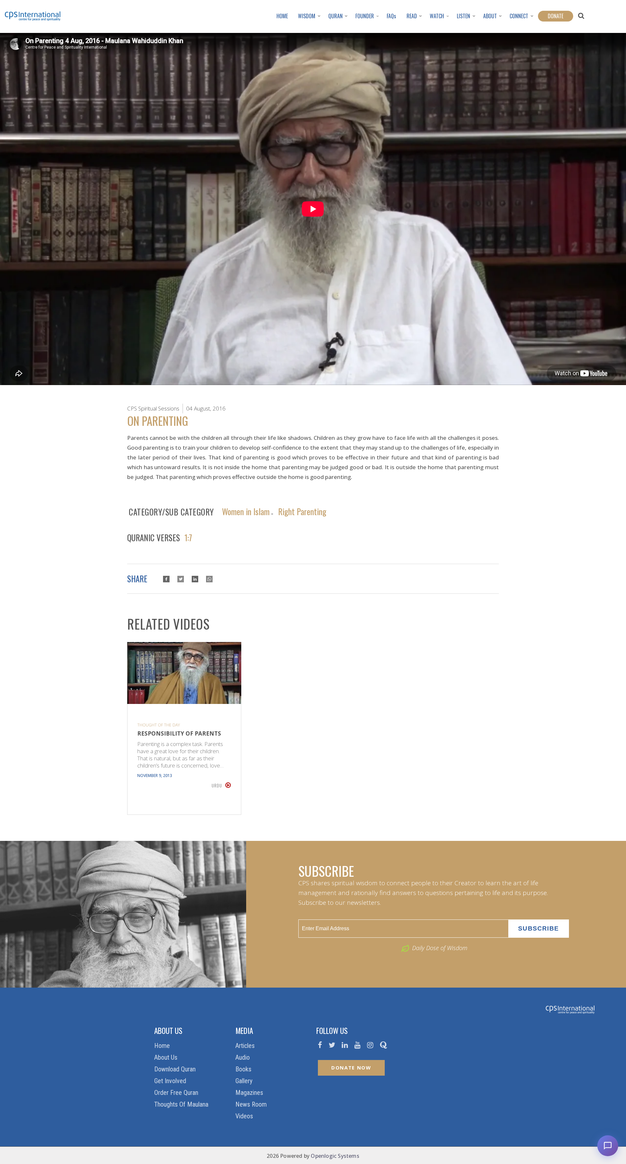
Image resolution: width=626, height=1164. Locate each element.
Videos (245, 1116)
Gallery (244, 1081)
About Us (166, 1057)
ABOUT (490, 16)
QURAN (335, 16)
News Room (252, 1104)
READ (412, 16)
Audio (243, 1057)
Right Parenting (302, 510)
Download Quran (176, 1069)
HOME (282, 16)
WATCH (437, 16)
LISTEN (463, 16)
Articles (246, 1045)
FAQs (391, 16)
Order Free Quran (177, 1092)
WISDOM (306, 16)
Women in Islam (246, 510)
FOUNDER (364, 16)
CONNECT (519, 16)
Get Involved (171, 1081)
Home (163, 1045)
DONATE (555, 16)
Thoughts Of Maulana (182, 1104)
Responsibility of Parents (179, 733)
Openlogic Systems (335, 1155)
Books (244, 1069)
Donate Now (351, 1067)
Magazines (250, 1092)
